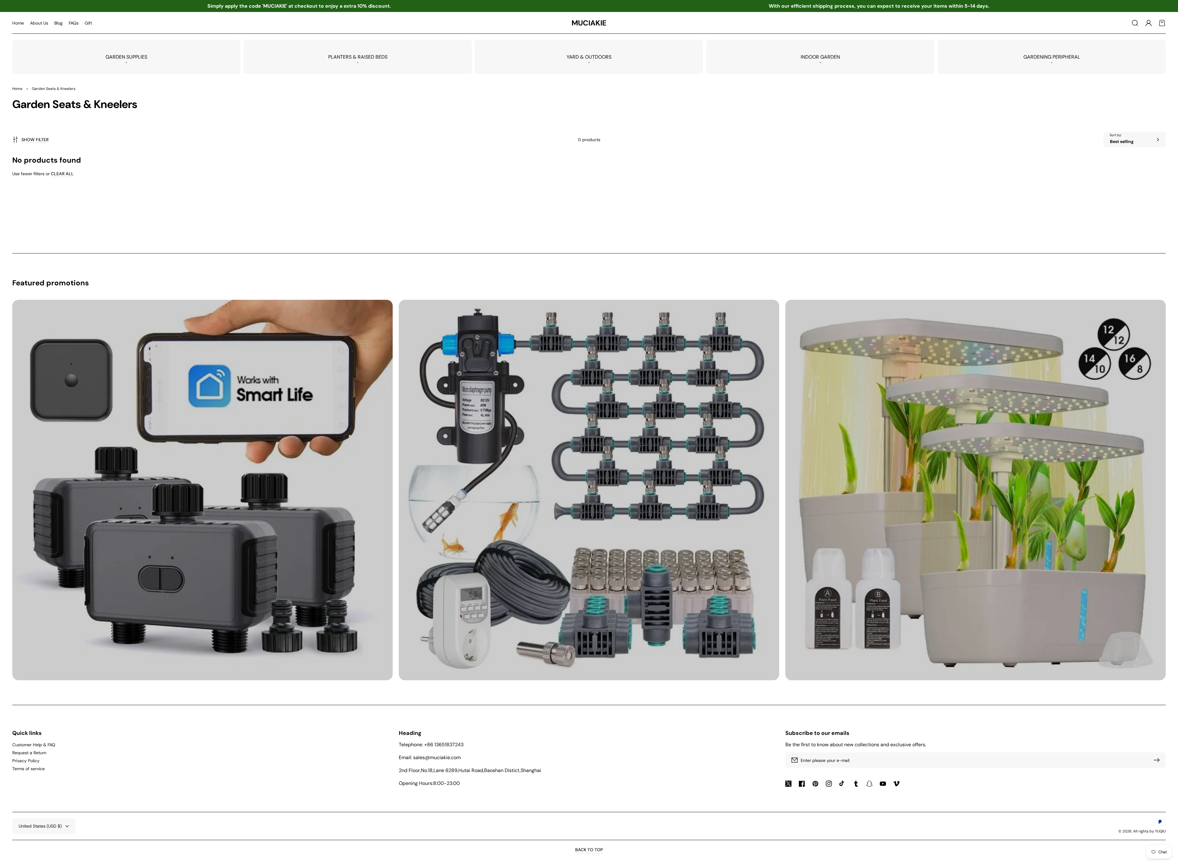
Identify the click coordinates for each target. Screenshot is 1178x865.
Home (17, 88)
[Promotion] (202, 490)
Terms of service (28, 768)
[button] (1135, 23)
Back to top (589, 849)
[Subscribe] (1158, 760)
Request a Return (29, 752)
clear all (62, 173)
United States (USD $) (40, 826)
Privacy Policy (26, 760)
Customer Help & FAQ (33, 744)
